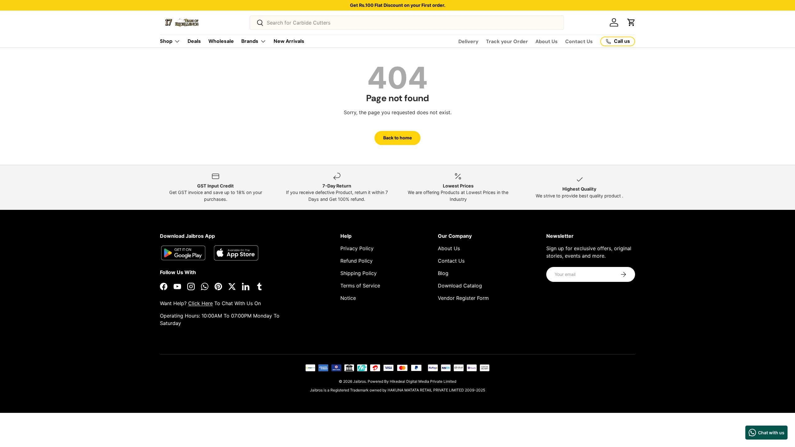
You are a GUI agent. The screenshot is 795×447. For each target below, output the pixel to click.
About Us (546, 41)
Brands (249, 41)
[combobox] (407, 23)
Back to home (397, 137)
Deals (194, 41)
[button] (631, 22)
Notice (348, 298)
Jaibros (359, 381)
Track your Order (507, 41)
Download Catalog (460, 285)
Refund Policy (356, 261)
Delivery (468, 41)
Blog (443, 273)
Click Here (200, 303)
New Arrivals (289, 41)
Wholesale (221, 41)
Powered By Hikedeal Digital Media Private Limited (412, 381)
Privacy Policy (357, 248)
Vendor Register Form (463, 298)
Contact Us (579, 41)
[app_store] (183, 253)
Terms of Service (360, 285)
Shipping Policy (358, 273)
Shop (166, 41)
